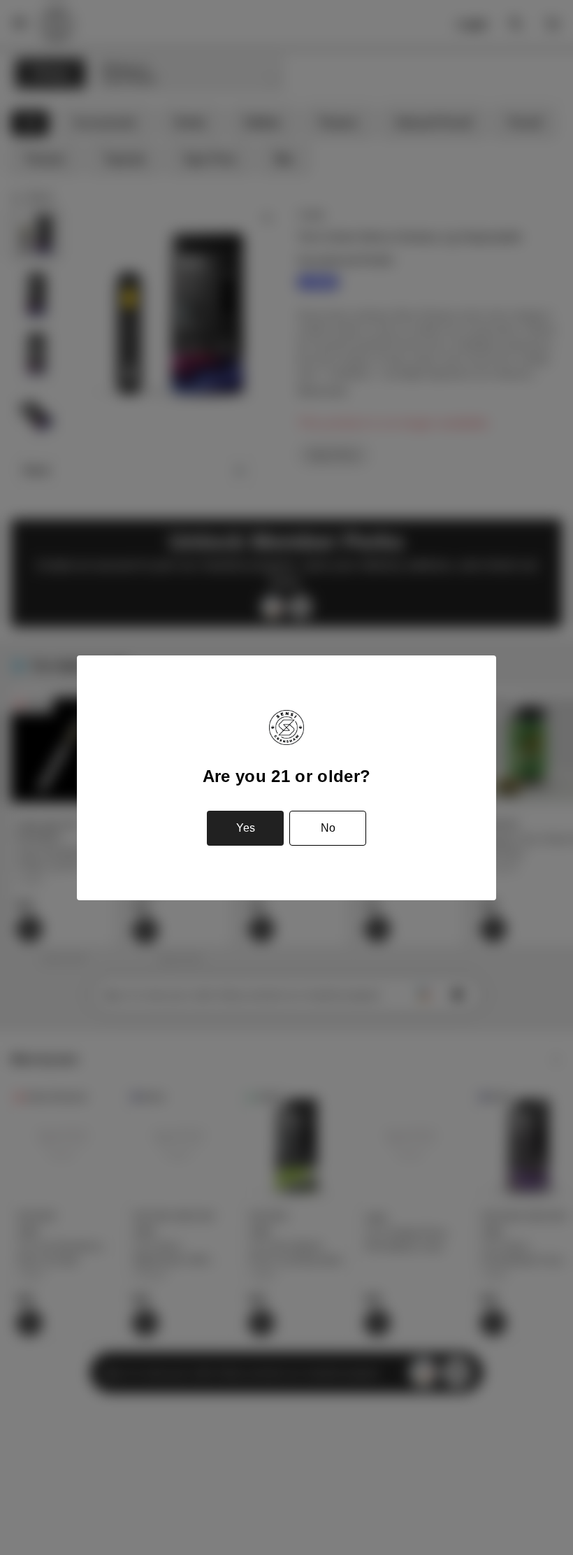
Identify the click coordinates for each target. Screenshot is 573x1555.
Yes (245, 828)
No (328, 828)
